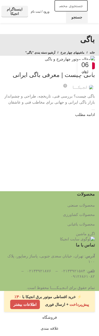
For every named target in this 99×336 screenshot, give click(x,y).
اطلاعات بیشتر (25, 304)
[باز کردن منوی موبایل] (93, 11)
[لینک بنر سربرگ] (49, 168)
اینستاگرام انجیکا (15, 11)
